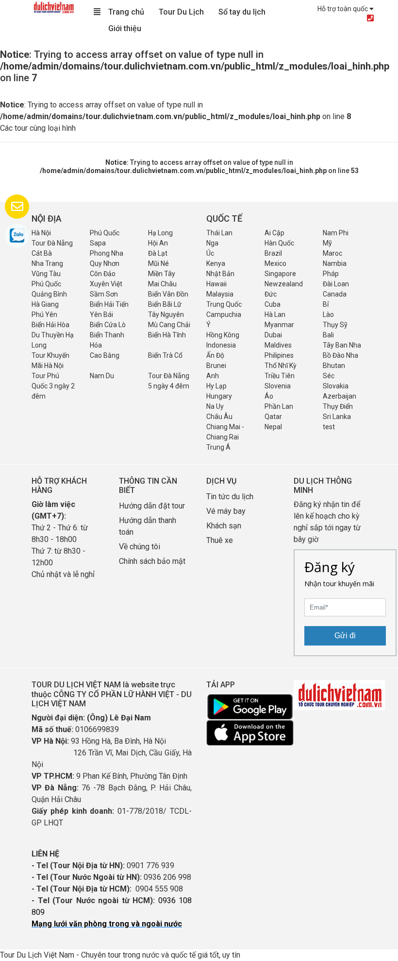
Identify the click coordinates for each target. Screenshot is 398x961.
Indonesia (221, 345)
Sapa (98, 243)
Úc (210, 253)
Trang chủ (126, 12)
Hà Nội (41, 233)
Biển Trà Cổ (165, 355)
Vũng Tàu (46, 274)
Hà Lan (275, 314)
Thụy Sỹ (335, 325)
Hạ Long (160, 233)
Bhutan (334, 365)
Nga (212, 243)
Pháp (331, 274)
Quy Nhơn (104, 263)
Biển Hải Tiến (109, 304)
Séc (328, 376)
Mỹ (327, 243)
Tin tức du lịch (229, 496)
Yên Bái (101, 314)
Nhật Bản (220, 274)
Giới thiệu (124, 28)
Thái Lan (219, 233)
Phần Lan (279, 406)
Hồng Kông (222, 335)
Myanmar (279, 325)
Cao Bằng (104, 355)
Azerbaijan (339, 396)
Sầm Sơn (104, 294)
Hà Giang (45, 304)
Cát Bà (42, 253)
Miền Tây (161, 274)
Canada (335, 294)
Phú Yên (44, 314)
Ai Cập (274, 233)
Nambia (335, 263)
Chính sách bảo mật (153, 561)
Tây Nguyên (166, 314)
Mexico (275, 263)
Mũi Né (158, 263)
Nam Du (102, 376)
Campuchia (223, 314)
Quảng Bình (49, 294)
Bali (328, 335)
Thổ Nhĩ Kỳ (281, 365)
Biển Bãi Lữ (165, 304)
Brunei (216, 365)
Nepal (273, 427)
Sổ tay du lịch (241, 12)
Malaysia (219, 294)
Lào (328, 314)
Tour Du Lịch (181, 12)
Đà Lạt (157, 253)
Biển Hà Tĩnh (167, 335)
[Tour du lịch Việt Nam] (53, 6)
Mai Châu (162, 284)
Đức (271, 294)
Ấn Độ (215, 355)
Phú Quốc (104, 233)
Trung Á (218, 447)
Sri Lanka (337, 416)
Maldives (278, 345)
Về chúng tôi (139, 546)
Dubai (273, 335)
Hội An (158, 243)
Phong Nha (106, 253)
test (329, 427)
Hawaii (216, 284)
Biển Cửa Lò (108, 325)
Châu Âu (219, 416)
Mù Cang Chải (169, 325)
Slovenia (278, 386)
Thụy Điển (338, 406)
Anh (212, 376)
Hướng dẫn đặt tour (152, 505)
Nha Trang (47, 263)
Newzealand (284, 284)
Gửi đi (345, 635)
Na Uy (215, 406)
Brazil (273, 253)
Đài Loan (336, 284)
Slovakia (335, 386)
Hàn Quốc (279, 243)
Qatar (273, 416)
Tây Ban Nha (342, 345)
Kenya (215, 263)
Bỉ (326, 304)
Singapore (280, 274)
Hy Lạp (216, 386)
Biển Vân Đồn (168, 294)
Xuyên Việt (106, 284)
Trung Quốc (224, 304)
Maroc (332, 253)
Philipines (279, 355)
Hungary (219, 396)
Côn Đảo (103, 274)
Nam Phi (335, 233)
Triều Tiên (280, 376)
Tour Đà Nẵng (52, 243)
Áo (269, 396)
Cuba (273, 304)
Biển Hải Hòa (50, 325)
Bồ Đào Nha (340, 355)
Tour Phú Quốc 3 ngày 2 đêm (53, 386)
